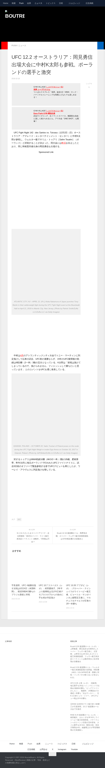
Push (21, 3)
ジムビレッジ (74, 3)
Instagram (62, 749)
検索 (14, 3)
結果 (29, 3)
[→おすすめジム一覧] (54, 87)
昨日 (64, 143)
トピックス (50, 3)
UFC (19, 519)
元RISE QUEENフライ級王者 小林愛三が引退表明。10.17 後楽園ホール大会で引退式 (85, 706)
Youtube (74, 749)
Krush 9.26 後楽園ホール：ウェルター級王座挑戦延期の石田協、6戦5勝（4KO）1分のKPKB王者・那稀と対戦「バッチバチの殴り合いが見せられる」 (84, 672)
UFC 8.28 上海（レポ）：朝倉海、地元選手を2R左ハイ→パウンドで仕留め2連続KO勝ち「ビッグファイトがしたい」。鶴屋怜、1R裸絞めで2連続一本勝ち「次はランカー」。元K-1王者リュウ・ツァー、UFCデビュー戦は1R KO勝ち (84, 690)
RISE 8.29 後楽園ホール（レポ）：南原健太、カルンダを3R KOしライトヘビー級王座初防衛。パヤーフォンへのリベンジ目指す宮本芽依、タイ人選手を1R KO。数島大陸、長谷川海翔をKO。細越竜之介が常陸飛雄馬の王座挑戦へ (85, 722)
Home (5, 3)
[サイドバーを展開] (4, 45)
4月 (22, 355)
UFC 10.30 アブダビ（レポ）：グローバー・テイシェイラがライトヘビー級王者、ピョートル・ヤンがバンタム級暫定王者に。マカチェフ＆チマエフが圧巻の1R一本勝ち (78, 594)
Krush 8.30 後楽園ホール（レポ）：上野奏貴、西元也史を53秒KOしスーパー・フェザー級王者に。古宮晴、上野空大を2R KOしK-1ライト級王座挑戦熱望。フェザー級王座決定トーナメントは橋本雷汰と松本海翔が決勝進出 (84, 654)
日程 (61, 3)
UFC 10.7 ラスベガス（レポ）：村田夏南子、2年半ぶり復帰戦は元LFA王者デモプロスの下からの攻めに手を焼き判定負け (51, 591)
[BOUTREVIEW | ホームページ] (15, 16)
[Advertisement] (53, 31)
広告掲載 (89, 3)
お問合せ (43, 749)
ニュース (38, 3)
